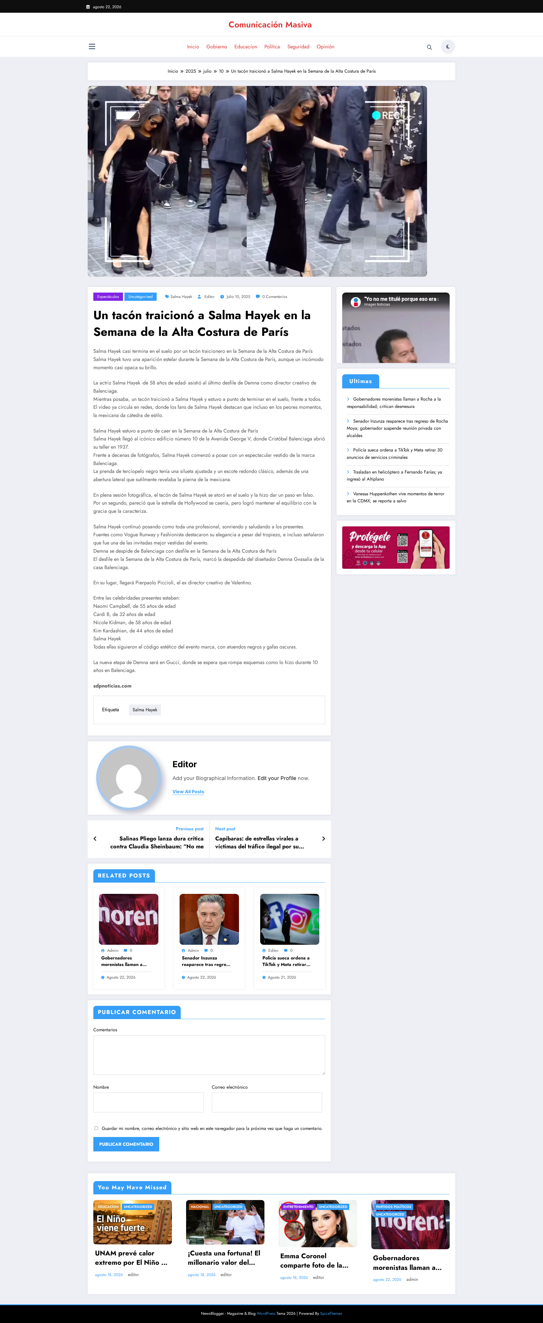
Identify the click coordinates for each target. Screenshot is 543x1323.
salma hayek (181, 296)
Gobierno (216, 46)
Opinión (325, 46)
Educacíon (245, 46)
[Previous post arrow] (95, 839)
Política (272, 46)
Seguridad (298, 46)
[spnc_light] (448, 47)
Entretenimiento (122, 1206)
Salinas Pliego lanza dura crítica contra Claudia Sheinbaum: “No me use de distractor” (157, 843)
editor (209, 296)
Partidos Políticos (217, 1206)
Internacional (398, 1206)
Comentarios (105, 1029)
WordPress (266, 1313)
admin (112, 950)
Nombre (101, 1087)
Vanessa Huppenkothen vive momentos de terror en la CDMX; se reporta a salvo (395, 497)
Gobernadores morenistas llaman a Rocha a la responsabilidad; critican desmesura (122, 961)
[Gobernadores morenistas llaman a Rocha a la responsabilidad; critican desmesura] (128, 919)
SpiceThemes (331, 1313)
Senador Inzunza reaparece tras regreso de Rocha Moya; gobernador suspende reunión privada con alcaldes (206, 961)
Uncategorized (140, 296)
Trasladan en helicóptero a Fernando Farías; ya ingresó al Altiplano (394, 476)
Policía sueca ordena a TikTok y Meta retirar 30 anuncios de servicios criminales (286, 961)
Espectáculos (108, 296)
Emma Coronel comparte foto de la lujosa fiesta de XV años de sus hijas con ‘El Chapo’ (137, 1261)
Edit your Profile (277, 778)
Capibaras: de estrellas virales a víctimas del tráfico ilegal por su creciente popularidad (257, 843)
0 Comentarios (274, 296)
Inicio (193, 46)
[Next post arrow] (323, 839)
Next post (225, 828)
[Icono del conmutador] (92, 47)
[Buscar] (430, 47)
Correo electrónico (230, 1087)
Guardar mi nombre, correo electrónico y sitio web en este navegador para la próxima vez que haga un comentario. (212, 1128)
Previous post (190, 828)
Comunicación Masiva (270, 24)
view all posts (188, 791)
